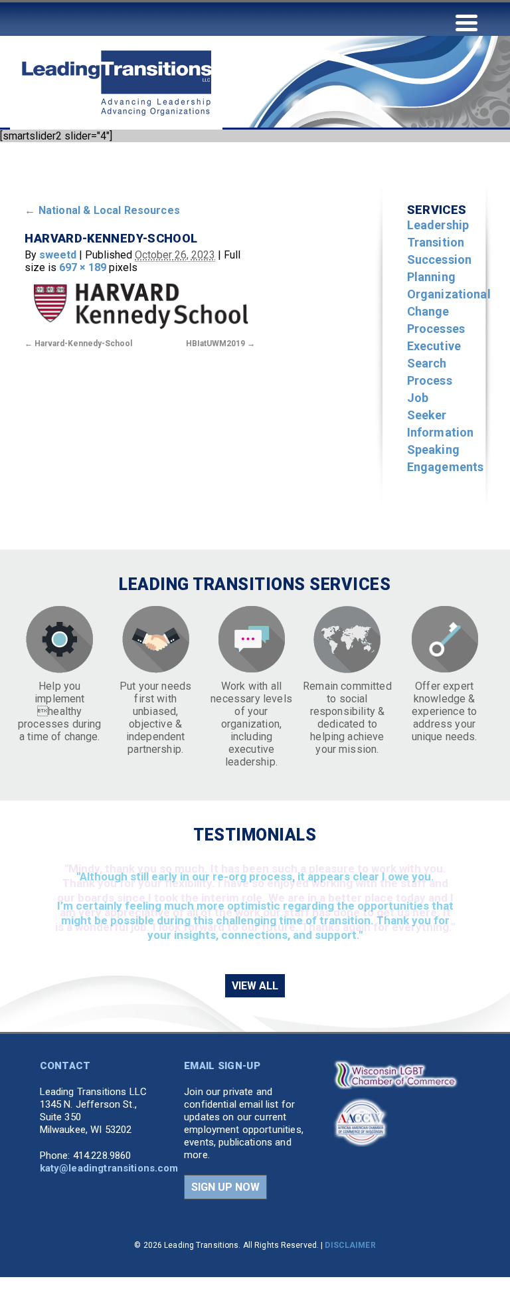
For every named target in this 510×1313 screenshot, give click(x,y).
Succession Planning (439, 268)
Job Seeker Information (440, 415)
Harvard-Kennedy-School (83, 343)
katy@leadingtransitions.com (109, 1168)
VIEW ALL (255, 985)
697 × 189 (82, 267)
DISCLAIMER (350, 1245)
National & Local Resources (102, 210)
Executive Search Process (434, 363)
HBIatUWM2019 (215, 343)
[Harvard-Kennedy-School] (140, 304)
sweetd (57, 255)
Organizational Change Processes (449, 311)
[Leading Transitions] (116, 141)
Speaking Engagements (445, 458)
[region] (255, 908)
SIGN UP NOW (225, 1187)
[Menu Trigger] (466, 21)
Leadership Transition (438, 233)
